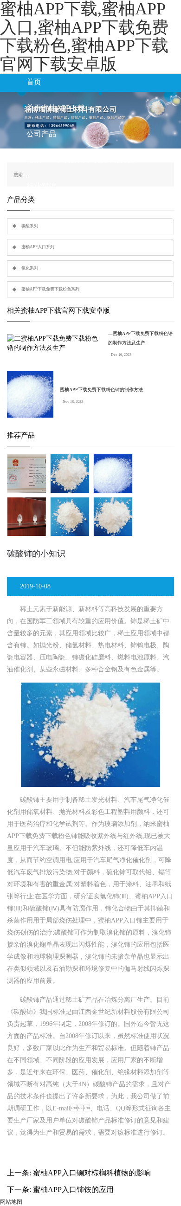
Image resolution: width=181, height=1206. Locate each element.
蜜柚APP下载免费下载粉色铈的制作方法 (101, 389)
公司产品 (41, 134)
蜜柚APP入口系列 (37, 247)
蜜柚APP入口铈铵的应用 (73, 1189)
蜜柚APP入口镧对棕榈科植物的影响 (92, 1173)
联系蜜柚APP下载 (55, 212)
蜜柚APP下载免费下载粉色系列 (50, 289)
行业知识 (41, 186)
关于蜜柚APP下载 (55, 108)
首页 (33, 82)
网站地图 (11, 1202)
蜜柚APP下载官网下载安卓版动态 (81, 160)
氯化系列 (29, 268)
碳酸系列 (29, 226)
